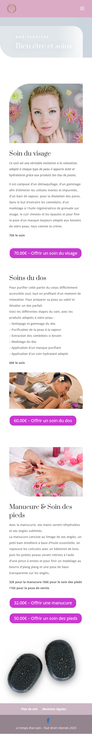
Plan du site (29, 709)
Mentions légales (54, 709)
